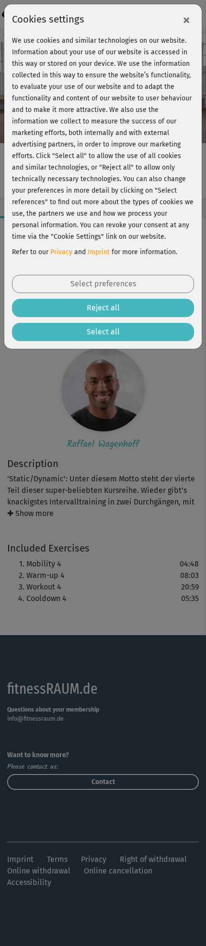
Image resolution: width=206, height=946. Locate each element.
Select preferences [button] (103, 283)
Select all (103, 331)
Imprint (99, 252)
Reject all (103, 307)
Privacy (61, 252)
